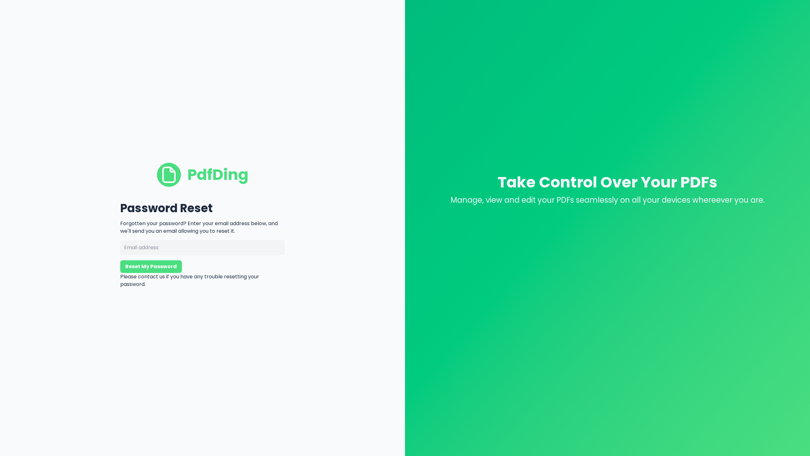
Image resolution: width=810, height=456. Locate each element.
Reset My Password (151, 266)
